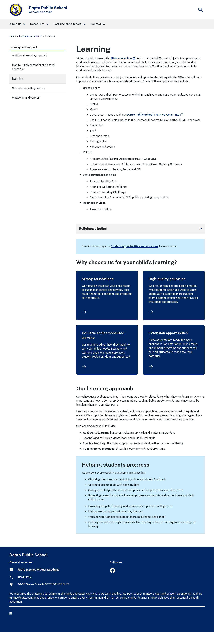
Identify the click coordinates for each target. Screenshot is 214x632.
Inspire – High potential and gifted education (33, 67)
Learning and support (30, 36)
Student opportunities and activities (134, 246)
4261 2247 (24, 577)
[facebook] (112, 572)
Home (12, 36)
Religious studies (141, 228)
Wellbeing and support (26, 97)
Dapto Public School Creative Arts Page (155, 114)
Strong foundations (97, 279)
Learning (17, 78)
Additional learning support (29, 55)
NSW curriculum (123, 58)
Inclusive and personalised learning (103, 335)
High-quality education (167, 279)
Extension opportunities (168, 333)
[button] (17, 24)
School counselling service (28, 88)
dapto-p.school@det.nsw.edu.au (38, 569)
